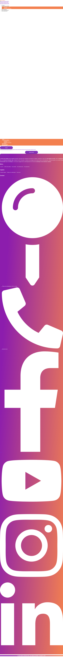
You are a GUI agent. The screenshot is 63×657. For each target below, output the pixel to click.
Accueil (3, 5)
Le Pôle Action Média (5, 140)
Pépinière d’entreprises (7, 8)
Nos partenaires (26, 166)
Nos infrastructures (5, 10)
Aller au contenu (2, 0)
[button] (31, 75)
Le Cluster (5, 7)
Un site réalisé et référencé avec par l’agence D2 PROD (28, 655)
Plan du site (18, 172)
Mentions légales (3, 172)
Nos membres (4, 9)
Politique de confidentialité (11, 172)
